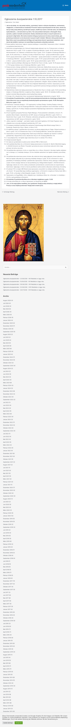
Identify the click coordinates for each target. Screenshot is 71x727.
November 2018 (8, 552)
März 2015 (6, 669)
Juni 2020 (6, 504)
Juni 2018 (6, 564)
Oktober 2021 (7, 459)
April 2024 (6, 380)
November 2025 (8, 326)
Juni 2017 (6, 595)
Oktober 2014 (7, 683)
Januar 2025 (7, 354)
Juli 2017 (5, 592)
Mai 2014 (6, 697)
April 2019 (6, 538)
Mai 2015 (6, 663)
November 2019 (8, 521)
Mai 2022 (6, 439)
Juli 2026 (6, 303)
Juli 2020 (6, 501)
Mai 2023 (6, 408)
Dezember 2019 (8, 518)
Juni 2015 (6, 660)
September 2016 (8, 620)
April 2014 (6, 700)
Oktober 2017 (7, 586)
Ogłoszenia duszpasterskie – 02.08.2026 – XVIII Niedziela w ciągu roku (24, 287)
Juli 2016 (5, 623)
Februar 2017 (7, 606)
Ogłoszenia (8, 22)
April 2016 (6, 632)
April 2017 (6, 601)
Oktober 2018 (7, 555)
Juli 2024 (6, 371)
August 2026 (7, 300)
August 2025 (7, 334)
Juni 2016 (6, 626)
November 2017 (8, 584)
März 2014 (6, 703)
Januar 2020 (7, 516)
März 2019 (6, 541)
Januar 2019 (7, 547)
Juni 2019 (6, 533)
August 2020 (7, 499)
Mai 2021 (6, 473)
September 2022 (8, 431)
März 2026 (6, 314)
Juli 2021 (5, 467)
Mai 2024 (6, 377)
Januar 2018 (6, 578)
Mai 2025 (6, 343)
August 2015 (7, 654)
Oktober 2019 (7, 524)
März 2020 (6, 510)
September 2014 (8, 686)
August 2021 (7, 465)
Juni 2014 (6, 694)
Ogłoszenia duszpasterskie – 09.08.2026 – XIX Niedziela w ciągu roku (23, 284)
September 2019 (8, 527)
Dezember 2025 (8, 323)
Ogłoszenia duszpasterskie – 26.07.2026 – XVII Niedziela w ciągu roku (24, 290)
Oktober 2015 (7, 649)
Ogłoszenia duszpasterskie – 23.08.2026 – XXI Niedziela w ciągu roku (23, 278)
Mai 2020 (6, 507)
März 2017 (6, 603)
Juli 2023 (6, 402)
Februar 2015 (7, 671)
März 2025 (6, 348)
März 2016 (6, 635)
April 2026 (6, 311)
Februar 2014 (7, 705)
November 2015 (8, 646)
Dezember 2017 (7, 581)
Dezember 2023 (8, 391)
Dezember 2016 (8, 612)
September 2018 (8, 558)
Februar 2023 (7, 416)
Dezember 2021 (7, 453)
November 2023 (8, 394)
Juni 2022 (6, 436)
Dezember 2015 (7, 643)
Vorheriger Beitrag (8, 192)
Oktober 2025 (7, 329)
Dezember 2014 (8, 677)
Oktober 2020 (7, 493)
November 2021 (8, 456)
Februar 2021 (7, 482)
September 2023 (8, 399)
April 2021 (6, 476)
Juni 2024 (6, 374)
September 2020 (8, 496)
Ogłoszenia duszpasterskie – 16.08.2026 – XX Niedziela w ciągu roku (23, 281)
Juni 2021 (6, 470)
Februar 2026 (7, 317)
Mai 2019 (6, 535)
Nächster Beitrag (63, 192)
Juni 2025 (6, 340)
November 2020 (8, 490)
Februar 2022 (7, 448)
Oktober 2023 (7, 397)
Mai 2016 (6, 629)
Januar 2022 (7, 450)
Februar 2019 (7, 544)
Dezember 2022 (8, 422)
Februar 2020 (7, 513)
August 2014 (7, 688)
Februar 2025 (7, 351)
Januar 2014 (7, 708)
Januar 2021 (6, 484)
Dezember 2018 (7, 550)
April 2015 (6, 666)
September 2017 (8, 589)
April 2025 (6, 346)
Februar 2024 (7, 385)
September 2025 (8, 331)
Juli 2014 (5, 691)
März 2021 (6, 479)
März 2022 (6, 445)
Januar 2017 (6, 609)
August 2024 (7, 368)
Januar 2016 (7, 640)
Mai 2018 (6, 567)
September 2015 (8, 652)
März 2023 (6, 414)
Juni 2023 (6, 405)
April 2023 (6, 411)
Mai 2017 (6, 598)
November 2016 (8, 615)
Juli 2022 (6, 433)
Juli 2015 (5, 657)
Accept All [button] (19, 723)
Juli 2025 (6, 337)
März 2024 (6, 382)
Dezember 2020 (8, 487)
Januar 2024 (7, 388)
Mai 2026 (6, 309)
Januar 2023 (7, 419)
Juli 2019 (5, 530)
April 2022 (6, 442)
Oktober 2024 (7, 363)
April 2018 (6, 569)
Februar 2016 (7, 637)
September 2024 (8, 365)
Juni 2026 (6, 306)
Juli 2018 (5, 561)
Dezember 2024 (8, 357)
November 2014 (8, 680)
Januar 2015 (6, 674)
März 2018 (6, 572)
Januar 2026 (7, 320)
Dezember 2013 (8, 711)
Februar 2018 (7, 575)
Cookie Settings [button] (8, 723)
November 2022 (8, 425)
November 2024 (8, 360)
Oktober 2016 (7, 618)
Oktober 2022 (7, 428)
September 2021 (8, 462)
